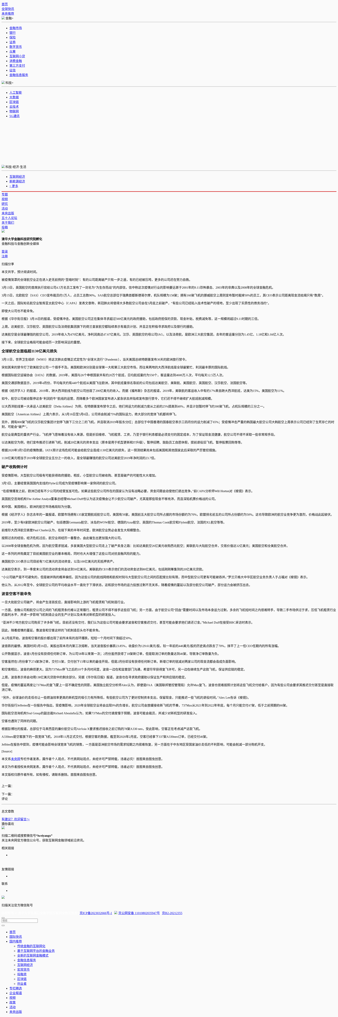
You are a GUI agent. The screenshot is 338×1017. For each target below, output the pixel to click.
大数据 (14, 97)
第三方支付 (17, 65)
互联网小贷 (17, 56)
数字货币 (15, 46)
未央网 (15, 759)
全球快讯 (8, 9)
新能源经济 (17, 181)
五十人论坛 (9, 218)
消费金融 (15, 61)
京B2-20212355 (172, 913)
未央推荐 (8, 13)
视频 (5, 199)
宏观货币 (23, 969)
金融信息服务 (18, 75)
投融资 (22, 974)
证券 (12, 42)
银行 (12, 32)
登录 (5, 251)
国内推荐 (15, 941)
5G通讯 (14, 116)
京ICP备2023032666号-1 (96, 913)
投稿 (5, 227)
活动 (5, 208)
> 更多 (13, 186)
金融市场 (15, 28)
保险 (12, 37)
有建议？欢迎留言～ (16, 819)
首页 (5, 4)
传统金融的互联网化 (31, 946)
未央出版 (8, 213)
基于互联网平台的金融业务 (36, 950)
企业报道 (15, 993)
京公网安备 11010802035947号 (139, 913)
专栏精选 (15, 988)
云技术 (14, 106)
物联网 (14, 111)
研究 (5, 204)
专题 (5, 194)
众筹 (12, 51)
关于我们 (8, 222)
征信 (12, 70)
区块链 (14, 102)
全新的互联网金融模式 (33, 955)
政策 (12, 1002)
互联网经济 (17, 176)
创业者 (22, 983)
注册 (5, 256)
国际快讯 (15, 936)
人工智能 (15, 92)
